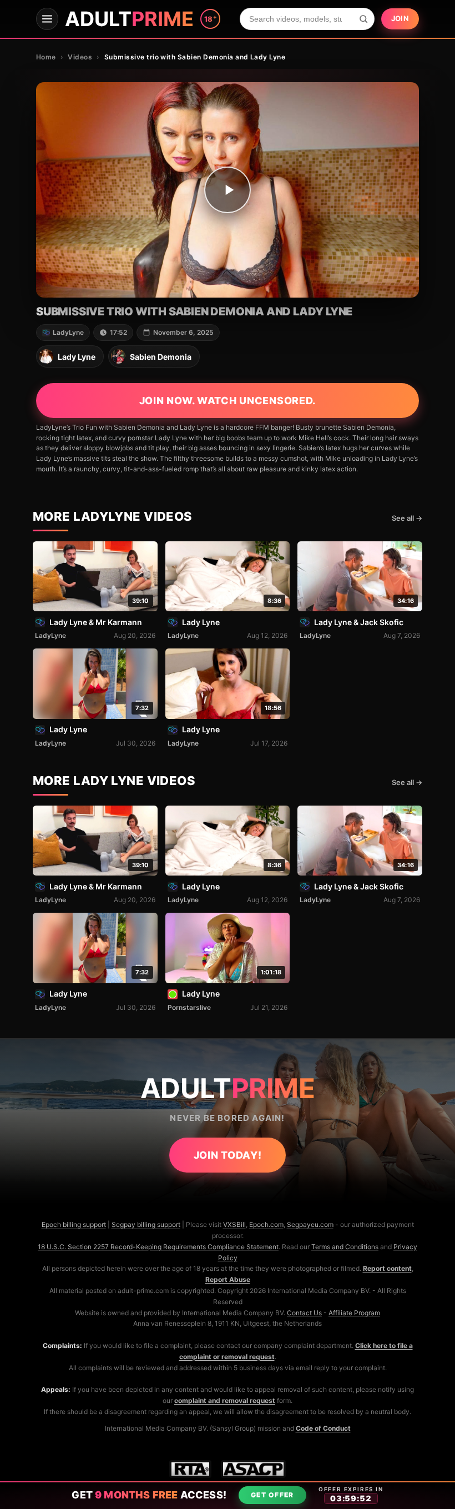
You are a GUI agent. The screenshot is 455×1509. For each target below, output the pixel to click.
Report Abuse (227, 1279)
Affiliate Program (354, 1313)
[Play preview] (227, 190)
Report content (387, 1268)
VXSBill (234, 1224)
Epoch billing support (74, 1224)
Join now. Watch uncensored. (227, 400)
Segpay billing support (146, 1224)
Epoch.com (266, 1224)
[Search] (363, 19)
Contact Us (304, 1313)
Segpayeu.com (310, 1224)
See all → (407, 518)
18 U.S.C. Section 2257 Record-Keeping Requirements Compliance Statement (158, 1247)
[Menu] (47, 19)
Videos (80, 57)
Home (46, 57)
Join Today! (228, 1155)
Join (400, 18)
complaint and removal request (224, 1400)
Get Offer (272, 1495)
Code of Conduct (323, 1428)
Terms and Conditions (344, 1247)
